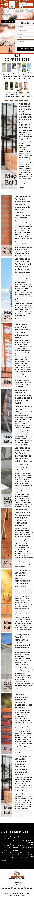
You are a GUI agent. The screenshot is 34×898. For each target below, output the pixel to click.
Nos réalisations (9, 21)
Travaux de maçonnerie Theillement (22, 854)
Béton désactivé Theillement (6, 853)
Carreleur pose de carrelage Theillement (6, 843)
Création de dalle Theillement (22, 845)
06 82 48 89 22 (4, 9)
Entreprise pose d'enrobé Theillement (30, 841)
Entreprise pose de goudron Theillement (30, 852)
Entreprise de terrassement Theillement (14, 844)
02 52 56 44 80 (9, 888)
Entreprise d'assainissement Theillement (14, 853)
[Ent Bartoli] (12, 7)
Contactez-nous (20, 895)
